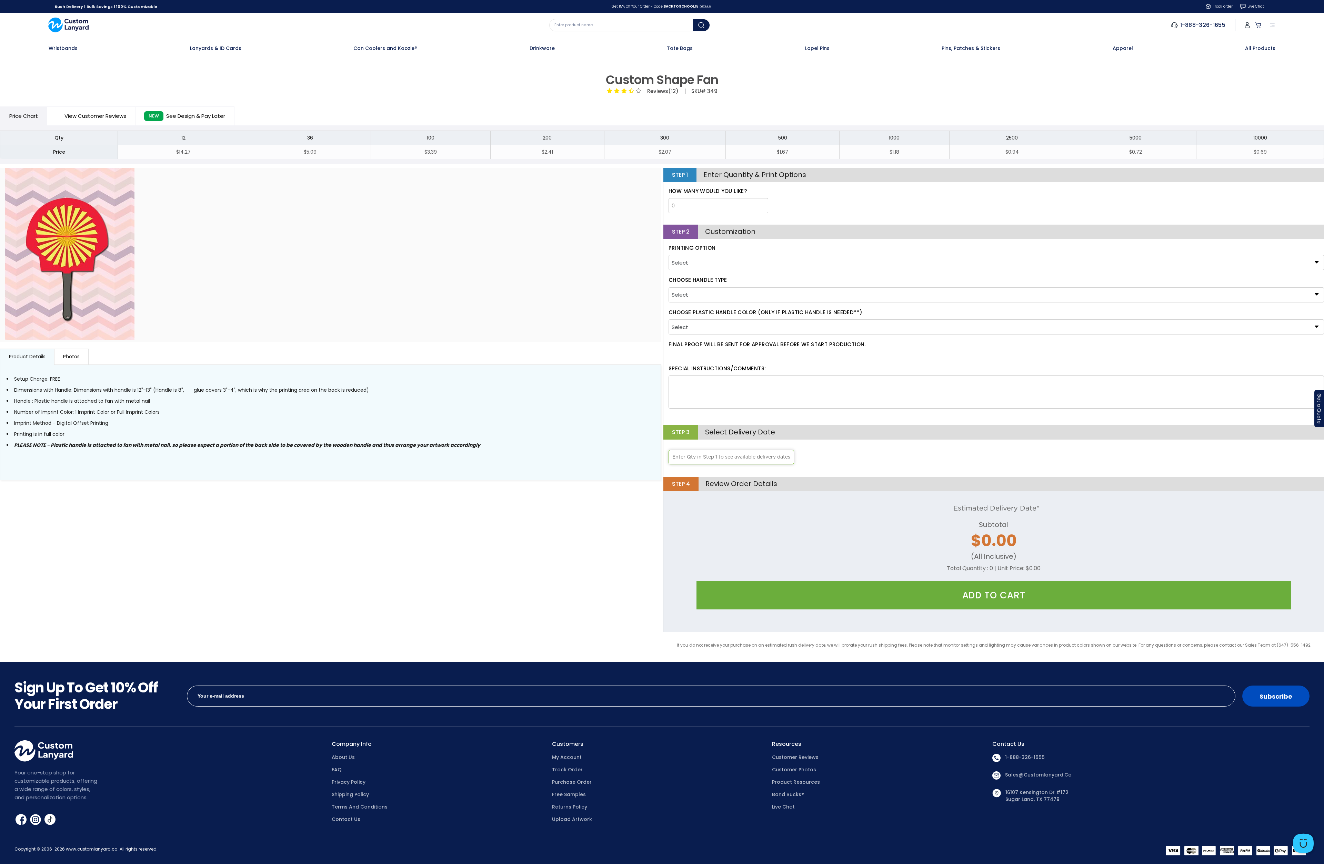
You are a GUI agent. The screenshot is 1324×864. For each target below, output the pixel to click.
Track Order (567, 769)
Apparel (1123, 48)
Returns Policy (569, 806)
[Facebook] (22, 819)
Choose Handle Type (698, 280)
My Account (567, 757)
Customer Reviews (795, 757)
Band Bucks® (788, 794)
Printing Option (692, 247)
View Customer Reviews (95, 116)
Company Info (352, 744)
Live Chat (783, 806)
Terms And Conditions (360, 806)
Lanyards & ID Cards (215, 48)
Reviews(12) (661, 91)
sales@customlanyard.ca (1038, 774)
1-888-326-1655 (1025, 757)
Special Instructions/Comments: (717, 368)
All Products (1260, 48)
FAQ (337, 769)
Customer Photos (794, 769)
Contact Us (346, 819)
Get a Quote (1319, 408)
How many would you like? (708, 191)
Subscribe (1276, 696)
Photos (71, 356)
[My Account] (1247, 25)
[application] (1303, 843)
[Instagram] (36, 819)
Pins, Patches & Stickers (971, 48)
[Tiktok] (50, 819)
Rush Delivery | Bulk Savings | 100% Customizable (106, 6)
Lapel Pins (817, 48)
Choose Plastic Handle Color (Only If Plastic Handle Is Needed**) (765, 312)
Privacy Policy (348, 782)
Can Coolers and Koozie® (385, 48)
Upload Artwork (572, 819)
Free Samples (569, 794)
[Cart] (1258, 25)
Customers (567, 744)
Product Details (27, 356)
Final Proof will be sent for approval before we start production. (767, 344)
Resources (786, 744)
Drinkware (542, 48)
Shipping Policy (350, 794)
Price (23, 116)
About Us (343, 757)
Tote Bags (680, 48)
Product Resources (796, 782)
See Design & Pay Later (187, 116)
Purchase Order (572, 782)
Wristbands (63, 48)
